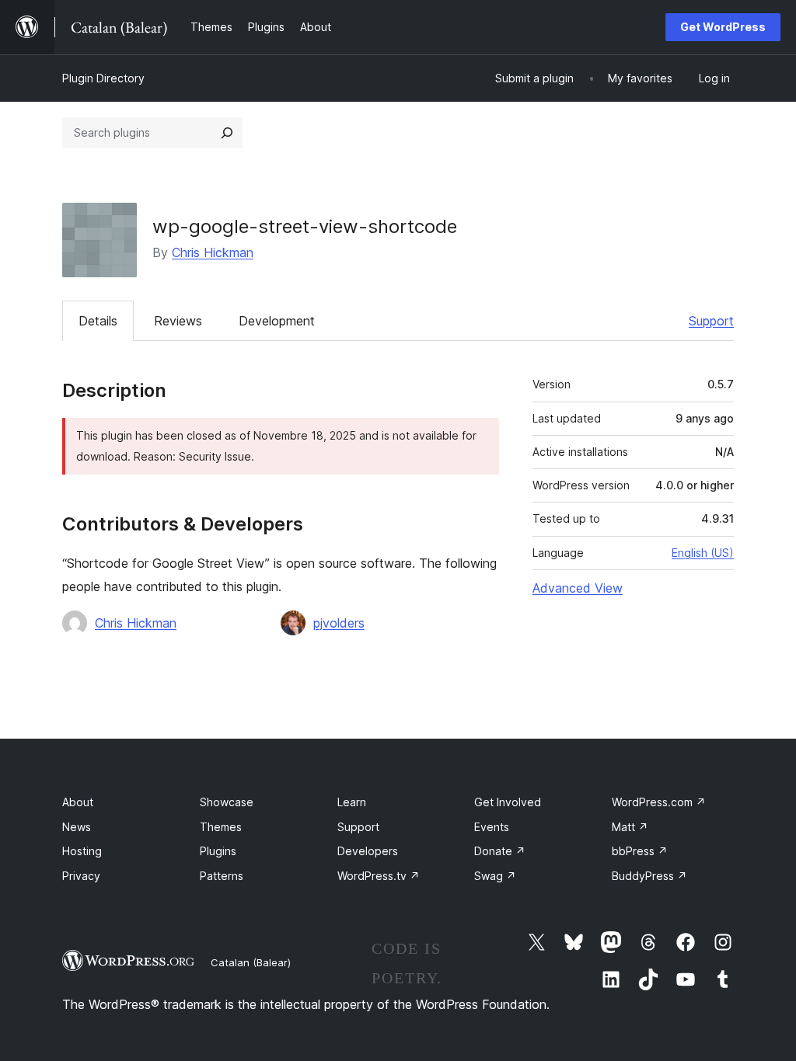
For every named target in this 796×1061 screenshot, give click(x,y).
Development (277, 321)
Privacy (81, 875)
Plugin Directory (103, 78)
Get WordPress (723, 26)
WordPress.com (659, 802)
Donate (499, 850)
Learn (351, 802)
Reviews (178, 321)
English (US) (703, 552)
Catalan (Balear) (251, 962)
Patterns (221, 875)
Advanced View (577, 588)
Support (711, 321)
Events (491, 826)
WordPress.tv (378, 875)
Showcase (226, 802)
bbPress (640, 850)
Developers (367, 850)
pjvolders (339, 623)
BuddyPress (649, 875)
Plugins (218, 850)
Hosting (82, 850)
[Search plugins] (227, 132)
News (76, 826)
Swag (495, 875)
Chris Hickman (212, 252)
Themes (221, 826)
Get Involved (507, 802)
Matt (630, 826)
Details (98, 321)
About (77, 802)
